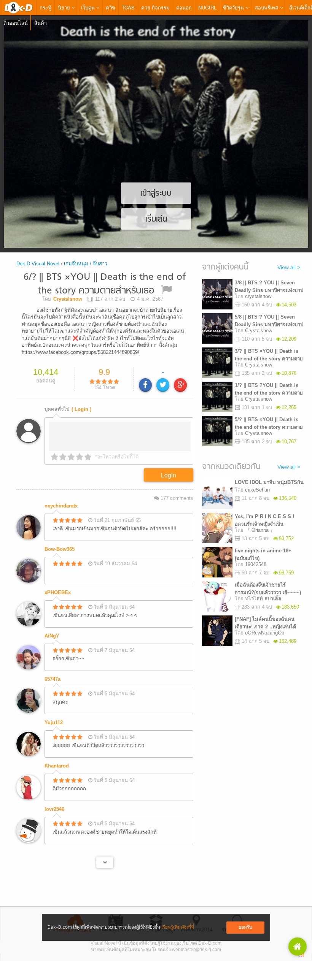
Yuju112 (54, 713)
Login (168, 465)
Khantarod (57, 757)
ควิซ (110, 7)
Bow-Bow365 (60, 540)
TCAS (128, 7)
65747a (52, 670)
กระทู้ (45, 7)
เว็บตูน (88, 7)
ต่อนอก (184, 7)
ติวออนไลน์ (15, 22)
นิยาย (65, 7)
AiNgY (52, 627)
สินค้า (40, 22)
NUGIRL (207, 7)
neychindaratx (61, 497)
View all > (288, 267)
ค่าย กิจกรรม (155, 7)
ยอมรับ (245, 927)
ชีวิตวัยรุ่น (234, 7)
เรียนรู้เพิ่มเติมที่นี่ (177, 927)
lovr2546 (54, 800)
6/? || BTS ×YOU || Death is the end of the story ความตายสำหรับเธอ (105, 284)
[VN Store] (297, 946)
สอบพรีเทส (267, 7)
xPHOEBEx (58, 583)
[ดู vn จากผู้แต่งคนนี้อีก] (104, 853)
